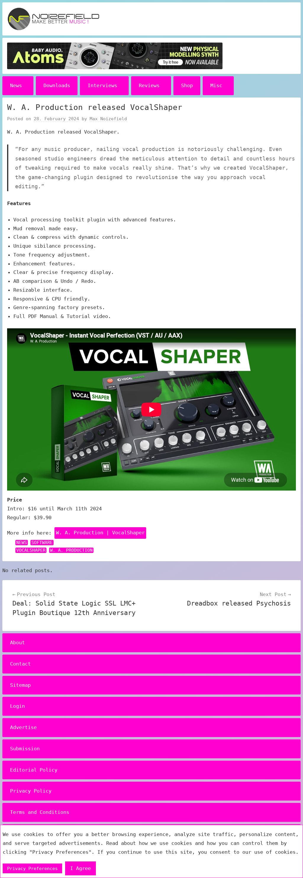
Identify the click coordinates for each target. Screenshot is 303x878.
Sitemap (20, 685)
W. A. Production (71, 550)
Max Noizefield (108, 118)
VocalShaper (31, 550)
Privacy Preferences (32, 868)
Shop (187, 85)
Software (42, 542)
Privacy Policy (30, 791)
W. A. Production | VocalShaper (100, 532)
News (16, 85)
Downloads (56, 85)
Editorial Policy (33, 770)
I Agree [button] (80, 868)
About (17, 642)
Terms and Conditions (39, 812)
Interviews (102, 85)
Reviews (149, 85)
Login (17, 706)
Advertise (23, 727)
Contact (20, 664)
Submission (25, 749)
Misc (216, 85)
